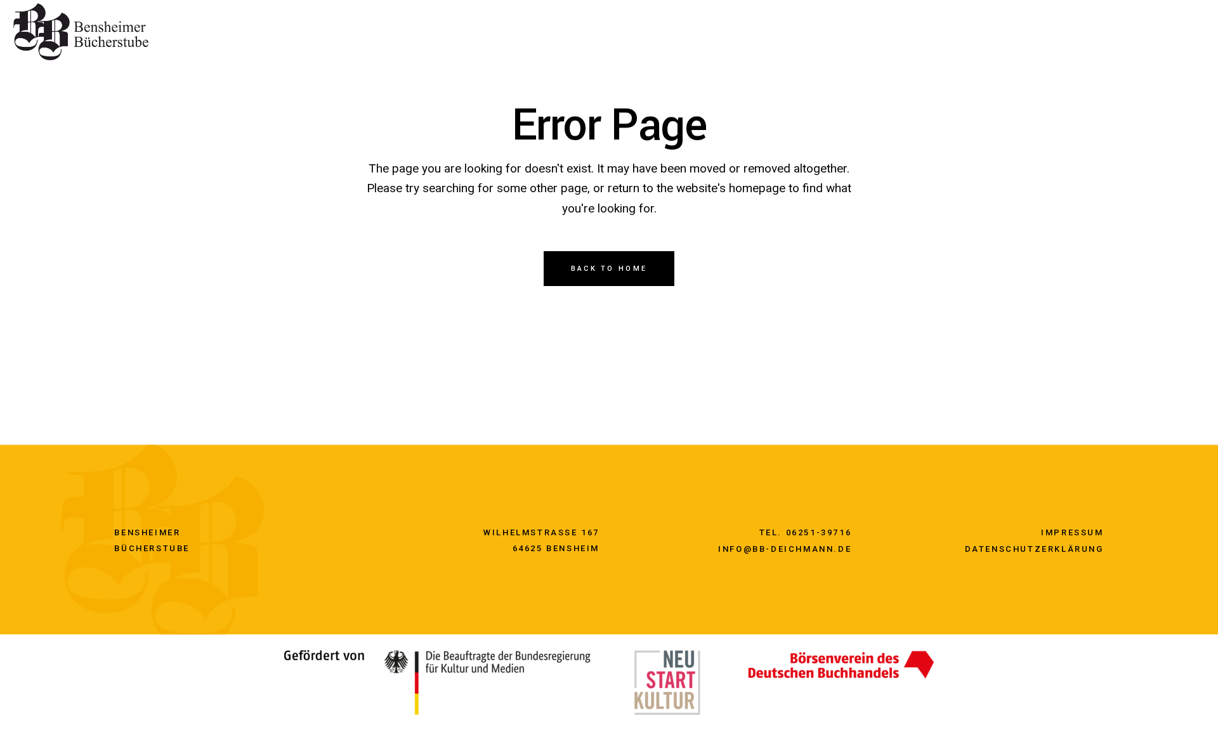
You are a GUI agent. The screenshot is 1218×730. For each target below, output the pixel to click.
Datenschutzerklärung (1034, 549)
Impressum (1072, 532)
